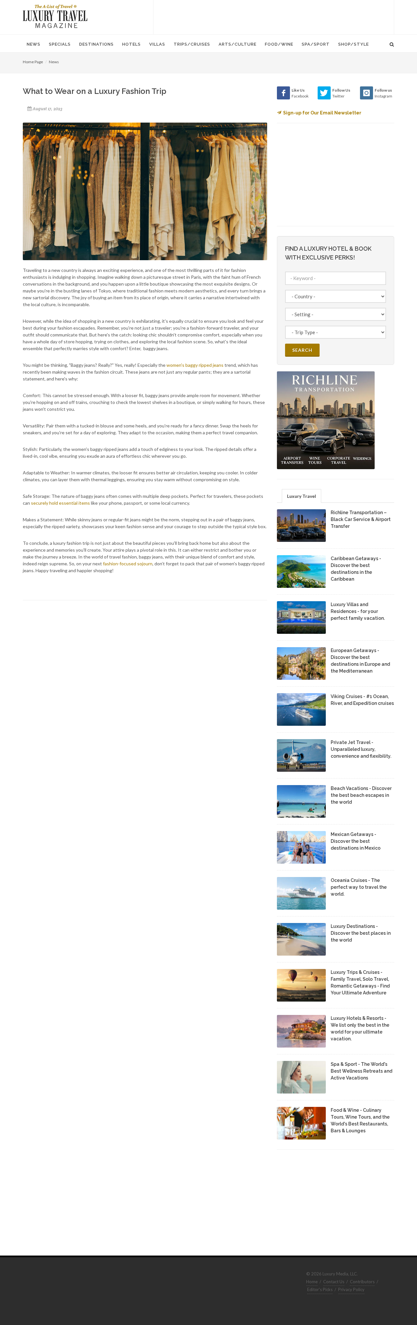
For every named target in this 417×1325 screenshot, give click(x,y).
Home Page (33, 61)
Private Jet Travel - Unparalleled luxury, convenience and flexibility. (361, 749)
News (54, 61)
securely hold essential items (60, 503)
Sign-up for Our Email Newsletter (322, 112)
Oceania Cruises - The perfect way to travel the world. (359, 887)
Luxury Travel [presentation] (301, 496)
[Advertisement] (273, 16)
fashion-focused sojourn (127, 563)
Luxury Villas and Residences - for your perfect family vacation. (358, 611)
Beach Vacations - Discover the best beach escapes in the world (361, 795)
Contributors (362, 1281)
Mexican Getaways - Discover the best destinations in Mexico (356, 841)
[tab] (301, 495)
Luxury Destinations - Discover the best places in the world (361, 933)
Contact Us (333, 1281)
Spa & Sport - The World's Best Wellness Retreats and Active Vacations (361, 1071)
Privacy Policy (351, 1289)
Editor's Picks (320, 1289)
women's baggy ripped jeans (194, 365)
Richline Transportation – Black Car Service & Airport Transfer (361, 519)
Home (312, 1281)
